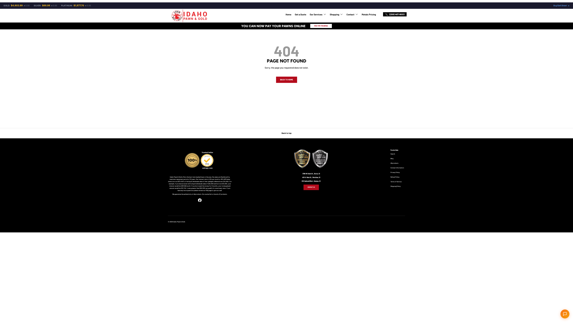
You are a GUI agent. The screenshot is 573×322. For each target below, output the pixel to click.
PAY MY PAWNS (321, 26)
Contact (350, 14)
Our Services (316, 14)
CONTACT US (311, 187)
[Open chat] (564, 313)
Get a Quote (300, 14)
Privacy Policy (395, 172)
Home (288, 14)
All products (394, 163)
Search (393, 154)
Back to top (286, 133)
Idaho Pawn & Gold (179, 222)
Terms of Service (396, 181)
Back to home (286, 79)
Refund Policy (395, 177)
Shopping (334, 14)
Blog (392, 158)
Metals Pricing (369, 14)
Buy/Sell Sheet (561, 5)
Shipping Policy (396, 186)
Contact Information (397, 168)
